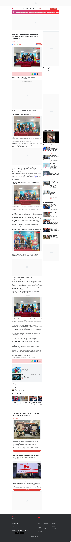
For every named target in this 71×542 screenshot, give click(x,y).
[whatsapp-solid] (32, 74)
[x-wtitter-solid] (37, 74)
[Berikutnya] (42, 400)
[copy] (40, 74)
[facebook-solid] (35, 74)
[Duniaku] (14, 8)
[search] (48, 8)
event (15, 78)
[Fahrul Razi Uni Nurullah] (13, 390)
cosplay (35, 176)
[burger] (58, 8)
